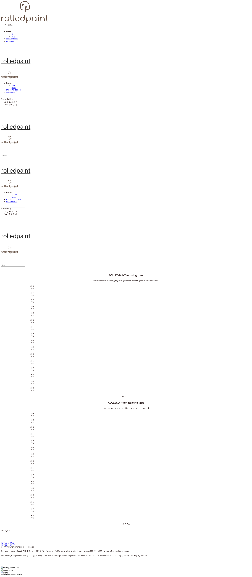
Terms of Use (7, 543)
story (14, 34)
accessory (10, 41)
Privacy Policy (8, 545)
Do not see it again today (11, 575)
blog (13, 36)
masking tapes (12, 39)
